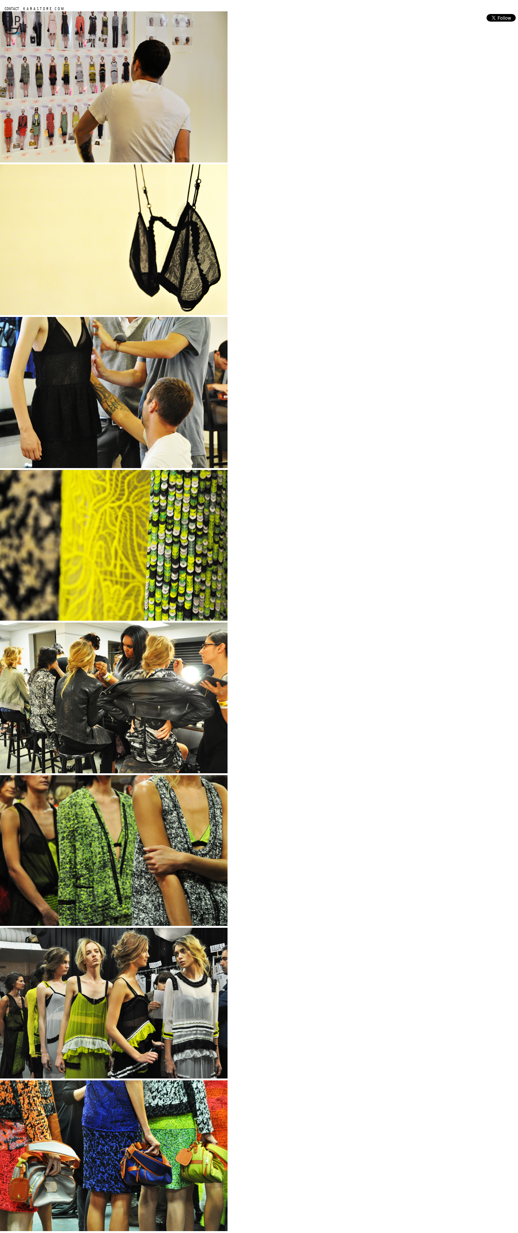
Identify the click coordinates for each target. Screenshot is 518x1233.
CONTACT (12, 8)
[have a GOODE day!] (12, 33)
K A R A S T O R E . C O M (43, 8)
